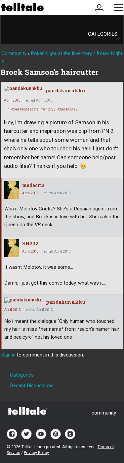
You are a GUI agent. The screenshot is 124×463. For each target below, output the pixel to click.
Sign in (8, 355)
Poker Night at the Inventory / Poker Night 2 (44, 109)
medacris (33, 185)
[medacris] (11, 190)
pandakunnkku (65, 90)
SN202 (30, 243)
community (104, 413)
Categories (102, 34)
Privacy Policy (36, 452)
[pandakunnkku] (23, 88)
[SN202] (11, 248)
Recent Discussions (32, 385)
